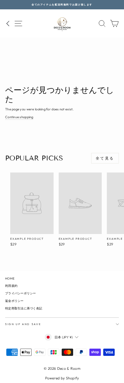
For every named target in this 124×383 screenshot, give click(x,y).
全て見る (105, 158)
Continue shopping (19, 117)
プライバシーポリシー (20, 293)
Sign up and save (23, 324)
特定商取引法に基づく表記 (23, 308)
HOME (9, 278)
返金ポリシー (14, 301)
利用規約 (11, 286)
